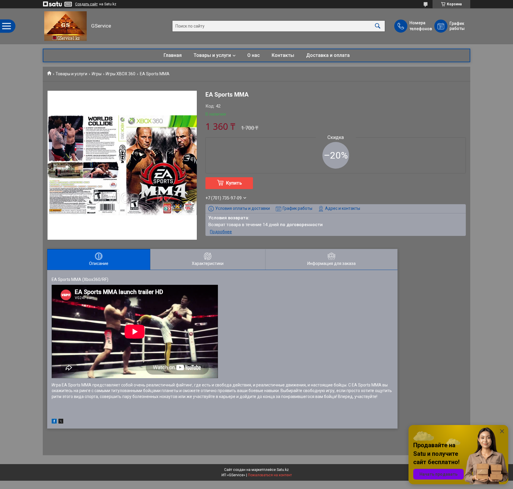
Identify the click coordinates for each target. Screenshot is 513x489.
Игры (97, 73)
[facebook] (54, 422)
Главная (173, 55)
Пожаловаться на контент (270, 475)
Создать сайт (86, 4)
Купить (234, 183)
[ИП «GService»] (65, 26)
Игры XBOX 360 (120, 73)
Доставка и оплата (328, 55)
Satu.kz (283, 470)
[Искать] (377, 26)
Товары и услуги (212, 55)
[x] (60, 422)
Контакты (283, 55)
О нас (253, 55)
